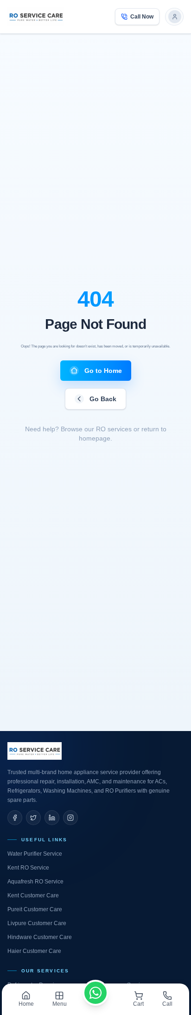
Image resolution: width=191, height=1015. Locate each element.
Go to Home (103, 370)
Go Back (102, 399)
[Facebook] (14, 817)
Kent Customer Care (33, 895)
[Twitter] (33, 817)
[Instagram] (70, 817)
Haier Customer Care (34, 951)
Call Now (141, 16)
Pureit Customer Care (34, 909)
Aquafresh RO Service (35, 881)
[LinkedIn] (52, 817)
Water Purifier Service (34, 854)
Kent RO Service (28, 867)
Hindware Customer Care (39, 937)
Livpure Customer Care (36, 923)
